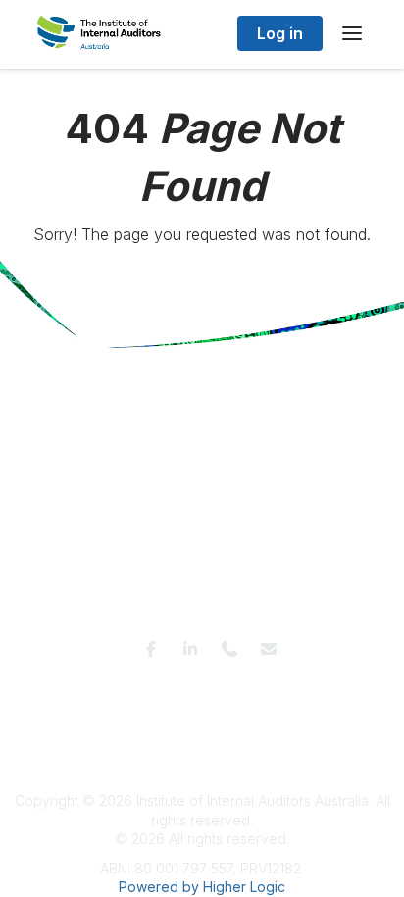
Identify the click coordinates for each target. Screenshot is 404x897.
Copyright (231, 708)
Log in (280, 33)
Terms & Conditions (87, 689)
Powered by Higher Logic (202, 886)
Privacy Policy (198, 689)
